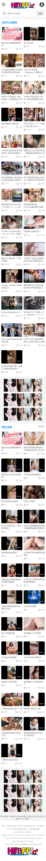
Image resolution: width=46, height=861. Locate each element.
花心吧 (39, 816)
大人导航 (24, 819)
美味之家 (31, 816)
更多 (40, 426)
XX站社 (13, 816)
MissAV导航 (22, 816)
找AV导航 (4, 816)
